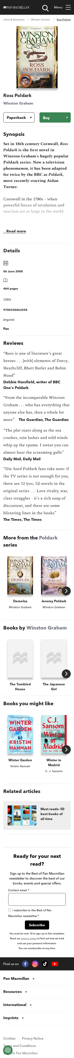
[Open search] (45, 8)
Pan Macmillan (16, 978)
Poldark (48, 538)
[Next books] (66, 591)
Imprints (10, 1017)
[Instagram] (35, 964)
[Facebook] (25, 964)
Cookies (9, 1038)
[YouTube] (55, 964)
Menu (58, 7)
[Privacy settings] (8, 1050)
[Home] (16, 7)
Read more (16, 231)
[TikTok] (45, 964)
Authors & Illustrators (12, 19)
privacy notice (29, 938)
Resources (12, 991)
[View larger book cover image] (37, 57)
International (14, 1004)
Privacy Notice (32, 1038)
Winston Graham (40, 19)
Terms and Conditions (19, 1046)
